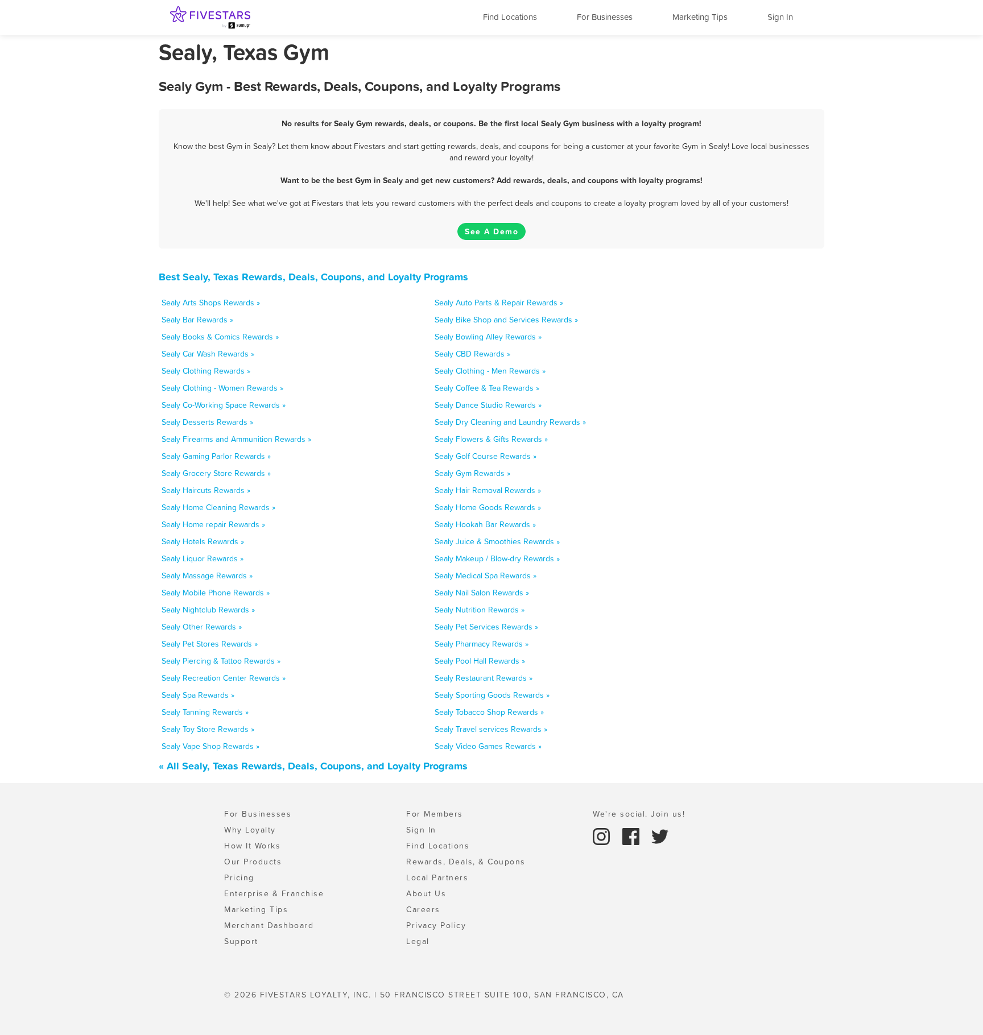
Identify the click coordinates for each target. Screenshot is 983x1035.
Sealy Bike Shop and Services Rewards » (506, 319)
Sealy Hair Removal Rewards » (488, 490)
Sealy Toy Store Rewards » (208, 729)
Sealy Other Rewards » (202, 626)
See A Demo (491, 231)
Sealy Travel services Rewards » (491, 729)
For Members (434, 813)
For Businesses (605, 16)
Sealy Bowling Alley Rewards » (488, 336)
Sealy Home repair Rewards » (213, 524)
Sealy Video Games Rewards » (488, 746)
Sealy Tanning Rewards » (205, 712)
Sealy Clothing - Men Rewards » (490, 370)
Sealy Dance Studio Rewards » (488, 405)
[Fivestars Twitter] (660, 835)
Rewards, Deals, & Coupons (466, 861)
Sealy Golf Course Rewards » (485, 456)
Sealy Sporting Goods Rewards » (492, 695)
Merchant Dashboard (268, 925)
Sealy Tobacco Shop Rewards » (489, 712)
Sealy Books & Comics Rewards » (220, 336)
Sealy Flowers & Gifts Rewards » (491, 439)
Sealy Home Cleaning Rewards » (218, 507)
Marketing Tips (700, 16)
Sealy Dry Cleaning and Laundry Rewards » (510, 422)
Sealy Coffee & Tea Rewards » (487, 388)
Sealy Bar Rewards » (197, 319)
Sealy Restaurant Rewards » (483, 678)
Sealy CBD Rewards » (472, 353)
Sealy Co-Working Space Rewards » (224, 405)
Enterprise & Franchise (274, 893)
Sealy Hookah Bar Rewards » (485, 524)
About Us (426, 893)
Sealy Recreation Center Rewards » (224, 678)
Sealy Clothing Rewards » (206, 370)
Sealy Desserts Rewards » (207, 422)
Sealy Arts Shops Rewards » (211, 302)
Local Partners (437, 877)
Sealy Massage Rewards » (207, 575)
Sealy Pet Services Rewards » (486, 626)
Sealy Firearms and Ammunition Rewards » (236, 439)
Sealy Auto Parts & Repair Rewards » (499, 302)
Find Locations (510, 16)
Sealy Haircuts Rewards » (206, 490)
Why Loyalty (250, 829)
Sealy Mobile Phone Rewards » (216, 592)
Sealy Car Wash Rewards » (208, 353)
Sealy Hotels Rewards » (203, 541)
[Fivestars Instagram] (603, 835)
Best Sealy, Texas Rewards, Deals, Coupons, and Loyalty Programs (313, 276)
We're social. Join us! (639, 813)
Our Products (253, 861)
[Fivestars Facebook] (632, 835)
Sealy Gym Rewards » (472, 473)
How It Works (252, 845)
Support (241, 941)
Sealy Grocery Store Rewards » (216, 473)
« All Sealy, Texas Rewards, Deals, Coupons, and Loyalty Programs (313, 765)
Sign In (780, 16)
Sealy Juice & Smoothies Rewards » (497, 541)
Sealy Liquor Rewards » (202, 558)
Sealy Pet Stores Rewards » (210, 643)
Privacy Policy (436, 925)
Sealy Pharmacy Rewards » (481, 643)
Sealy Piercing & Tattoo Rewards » (221, 660)
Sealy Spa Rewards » (198, 695)
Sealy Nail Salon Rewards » (482, 592)
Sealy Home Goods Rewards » (488, 507)
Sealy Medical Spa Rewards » (485, 575)
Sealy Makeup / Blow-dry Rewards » (497, 558)
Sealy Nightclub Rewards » (208, 609)
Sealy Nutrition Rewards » (479, 609)
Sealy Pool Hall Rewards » (480, 660)
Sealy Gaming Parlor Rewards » (216, 456)
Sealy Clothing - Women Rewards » (222, 388)
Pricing (239, 877)
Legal (417, 941)
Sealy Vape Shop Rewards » (210, 746)
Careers (423, 909)
